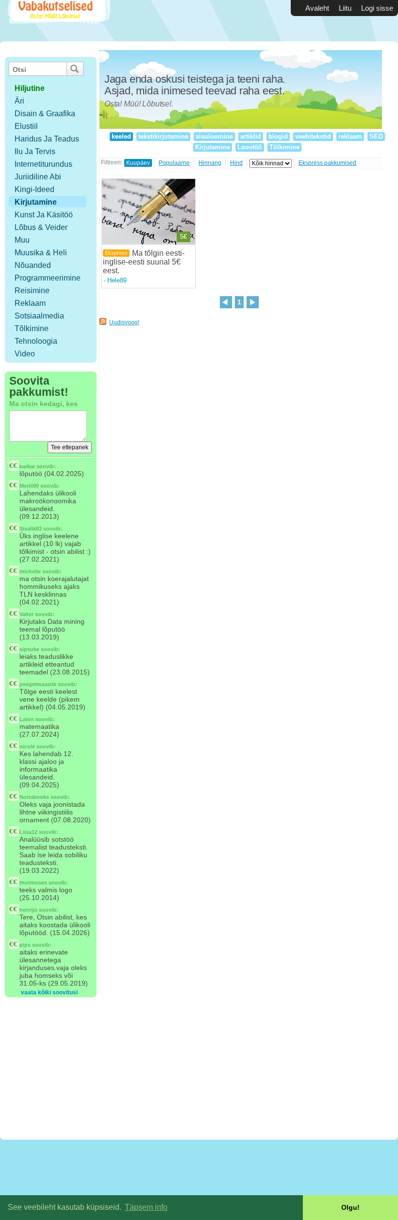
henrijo (28, 910)
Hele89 (117, 280)
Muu (22, 240)
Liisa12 (28, 832)
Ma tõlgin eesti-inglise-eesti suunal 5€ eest (143, 262)
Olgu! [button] (350, 1207)
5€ (183, 236)
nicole (27, 746)
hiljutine (30, 88)
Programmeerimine (48, 278)
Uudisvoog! (124, 322)
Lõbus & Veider (41, 227)
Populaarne (174, 162)
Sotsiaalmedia (39, 316)
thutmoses (33, 882)
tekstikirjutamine (163, 136)
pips (25, 945)
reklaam (350, 136)
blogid (278, 136)
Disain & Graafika (45, 113)
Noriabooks (34, 797)
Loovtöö (249, 147)
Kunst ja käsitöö (44, 215)
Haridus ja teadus (47, 139)
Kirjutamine (36, 202)
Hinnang (210, 162)
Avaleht (317, 8)
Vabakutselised (57, 20)
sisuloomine (214, 136)
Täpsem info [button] (146, 1207)
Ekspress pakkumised (327, 162)
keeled (121, 136)
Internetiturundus (43, 164)
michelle (30, 571)
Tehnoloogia (36, 341)
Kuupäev (138, 162)
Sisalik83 (30, 528)
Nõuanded (33, 265)
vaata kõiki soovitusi (49, 992)
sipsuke (29, 649)
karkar (27, 466)
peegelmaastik (37, 684)
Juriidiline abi (38, 177)
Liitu (345, 8)
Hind (236, 162)
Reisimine (32, 290)
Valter (26, 614)
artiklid (250, 136)
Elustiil (26, 126)
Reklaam (30, 303)
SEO (376, 136)
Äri (19, 101)
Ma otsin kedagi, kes (43, 403)
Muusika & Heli (41, 252)
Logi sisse (377, 8)
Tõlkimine (32, 328)
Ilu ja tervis (35, 151)
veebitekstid (313, 136)
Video (25, 354)
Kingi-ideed (34, 189)
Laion (26, 719)
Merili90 (29, 486)
